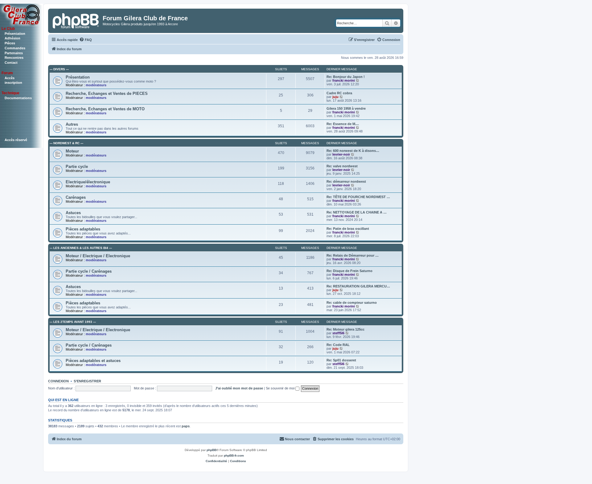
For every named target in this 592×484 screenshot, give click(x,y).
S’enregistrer (87, 381)
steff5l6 (338, 333)
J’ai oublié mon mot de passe (239, 388)
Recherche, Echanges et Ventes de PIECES (107, 93)
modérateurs (96, 85)
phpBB (211, 450)
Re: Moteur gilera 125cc (345, 329)
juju (335, 97)
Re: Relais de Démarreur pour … (353, 255)
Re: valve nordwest (342, 166)
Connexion (58, 381)
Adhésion (12, 38)
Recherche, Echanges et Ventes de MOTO (105, 109)
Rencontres (14, 57)
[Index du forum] (76, 20)
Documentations (18, 98)
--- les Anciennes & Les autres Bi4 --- (81, 248)
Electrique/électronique (88, 182)
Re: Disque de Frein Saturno (349, 271)
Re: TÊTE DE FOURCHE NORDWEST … (358, 197)
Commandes (15, 48)
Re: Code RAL (338, 345)
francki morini (343, 80)
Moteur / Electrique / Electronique (98, 256)
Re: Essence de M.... (343, 124)
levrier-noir (341, 154)
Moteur (72, 151)
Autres (72, 124)
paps (186, 426)
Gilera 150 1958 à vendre (346, 108)
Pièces (10, 43)
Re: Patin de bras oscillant (348, 228)
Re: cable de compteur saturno (352, 302)
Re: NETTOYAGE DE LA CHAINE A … (357, 212)
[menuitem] (85, 39)
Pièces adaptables (83, 229)
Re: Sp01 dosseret (341, 360)
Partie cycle (77, 166)
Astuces (73, 212)
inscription (13, 82)
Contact (11, 62)
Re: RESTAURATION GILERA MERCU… (358, 286)
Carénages (76, 197)
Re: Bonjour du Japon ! (346, 77)
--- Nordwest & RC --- (66, 143)
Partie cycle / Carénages (89, 271)
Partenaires (14, 53)
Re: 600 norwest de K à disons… (353, 151)
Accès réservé (16, 140)
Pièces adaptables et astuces (93, 360)
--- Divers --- (59, 69)
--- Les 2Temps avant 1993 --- (73, 321)
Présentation (15, 33)
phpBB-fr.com (234, 455)
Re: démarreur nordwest (346, 181)
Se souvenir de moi (280, 388)
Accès (9, 78)
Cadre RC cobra (339, 93)
